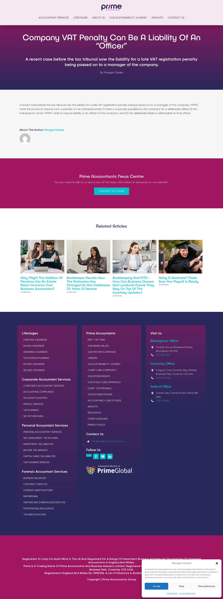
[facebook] (96, 456)
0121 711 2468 (162, 401)
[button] (216, 563)
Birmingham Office (164, 341)
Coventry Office (162, 363)
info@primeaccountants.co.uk (108, 441)
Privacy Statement (187, 593)
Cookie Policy (172, 593)
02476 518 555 (163, 378)
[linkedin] (110, 456)
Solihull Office (160, 386)
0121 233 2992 (163, 355)
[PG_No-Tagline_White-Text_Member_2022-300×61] (109, 466)
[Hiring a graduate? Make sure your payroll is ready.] (181, 241)
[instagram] (89, 455)
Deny (181, 586)
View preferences (206, 586)
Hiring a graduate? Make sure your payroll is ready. (179, 279)
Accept (156, 586)
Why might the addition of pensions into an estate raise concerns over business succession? (41, 283)
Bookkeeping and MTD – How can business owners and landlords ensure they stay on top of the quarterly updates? (133, 285)
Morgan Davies (54, 130)
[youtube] (103, 456)
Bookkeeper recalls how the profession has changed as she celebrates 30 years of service (88, 283)
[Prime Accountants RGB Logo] (111, 6)
